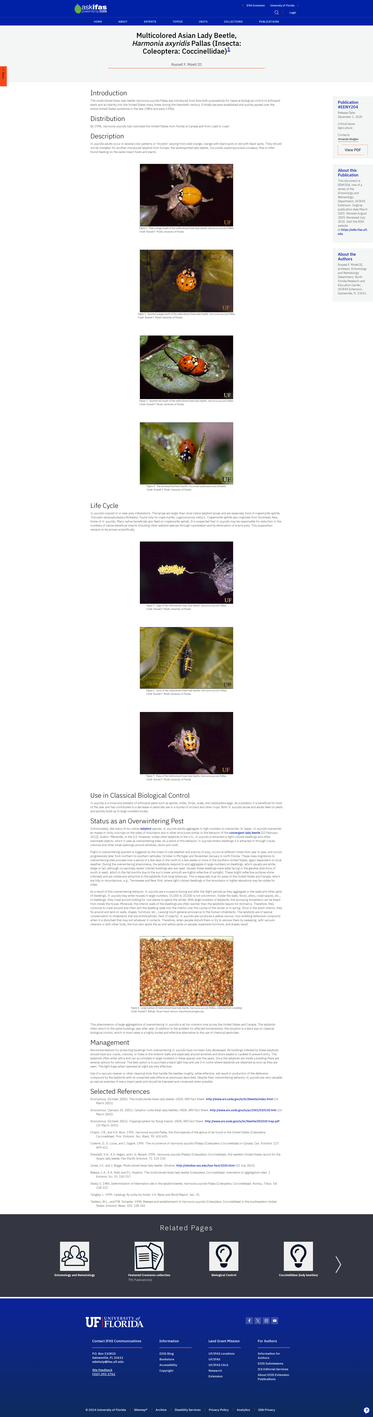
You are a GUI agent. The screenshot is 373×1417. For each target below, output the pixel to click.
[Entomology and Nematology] (74, 1256)
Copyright (166, 1370)
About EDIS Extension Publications (273, 1377)
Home (98, 21)
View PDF (353, 149)
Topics (178, 21)
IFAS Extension (255, 5)
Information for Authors (269, 1355)
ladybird (145, 829)
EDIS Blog (166, 1353)
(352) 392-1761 (103, 1374)
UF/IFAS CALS (218, 1365)
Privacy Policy (219, 1410)
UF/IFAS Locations (222, 1353)
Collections (233, 21)
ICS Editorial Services (273, 1369)
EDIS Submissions (270, 1363)
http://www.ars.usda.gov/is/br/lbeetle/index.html (239, 1099)
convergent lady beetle (244, 833)
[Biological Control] (223, 1256)
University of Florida (282, 5)
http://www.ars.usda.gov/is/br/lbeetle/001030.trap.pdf (242, 1121)
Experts (150, 21)
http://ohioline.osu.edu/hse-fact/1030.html (205, 1165)
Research (215, 1370)
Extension (216, 1376)
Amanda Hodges (348, 139)
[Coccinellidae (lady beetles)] (298, 1256)
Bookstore (166, 1359)
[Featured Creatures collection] (149, 1256)
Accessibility (168, 1365)
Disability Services (188, 1410)
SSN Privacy (266, 1410)
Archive (161, 1410)
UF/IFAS (214, 1359)
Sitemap (140, 1410)
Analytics (243, 1410)
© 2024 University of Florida (106, 1410)
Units (203, 21)
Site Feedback (102, 1370)
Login (292, 12)
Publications (269, 21)
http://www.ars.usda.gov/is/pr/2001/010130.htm (243, 1110)
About (123, 21)
